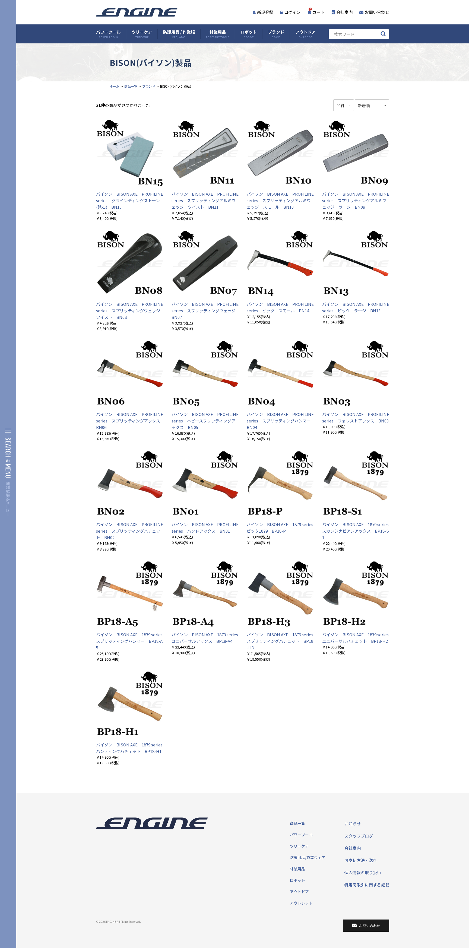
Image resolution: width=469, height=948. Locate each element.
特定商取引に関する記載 (366, 884)
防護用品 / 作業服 (179, 34)
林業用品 (217, 34)
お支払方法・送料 (360, 860)
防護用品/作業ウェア (307, 857)
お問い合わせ (377, 12)
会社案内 (344, 12)
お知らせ (352, 823)
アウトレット (301, 903)
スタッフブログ (358, 836)
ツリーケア (142, 34)
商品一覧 (130, 86)
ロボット (248, 34)
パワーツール (108, 34)
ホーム (114, 86)
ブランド (276, 34)
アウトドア (305, 34)
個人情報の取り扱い (362, 872)
